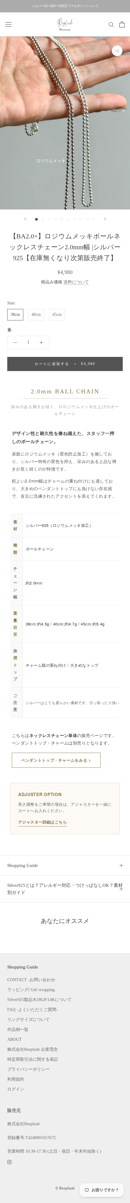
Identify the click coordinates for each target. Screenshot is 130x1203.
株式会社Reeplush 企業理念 (32, 1049)
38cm (15, 314)
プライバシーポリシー (28, 1069)
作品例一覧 (17, 1029)
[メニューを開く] (8, 24)
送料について (76, 282)
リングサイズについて (28, 1019)
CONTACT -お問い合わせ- (32, 980)
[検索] (111, 24)
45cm (57, 314)
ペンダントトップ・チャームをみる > (56, 760)
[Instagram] (9, 1161)
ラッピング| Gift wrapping (31, 989)
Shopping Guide (22, 865)
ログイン (15, 1089)
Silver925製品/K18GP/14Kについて (39, 999)
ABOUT (14, 1039)
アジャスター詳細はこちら (42, 822)
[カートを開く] (122, 24)
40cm (36, 314)
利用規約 (15, 1079)
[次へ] (105, 219)
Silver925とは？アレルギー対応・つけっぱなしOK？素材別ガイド (65, 889)
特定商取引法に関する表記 (32, 1059)
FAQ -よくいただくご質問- (32, 1009)
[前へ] (25, 219)
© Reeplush (65, 1188)
